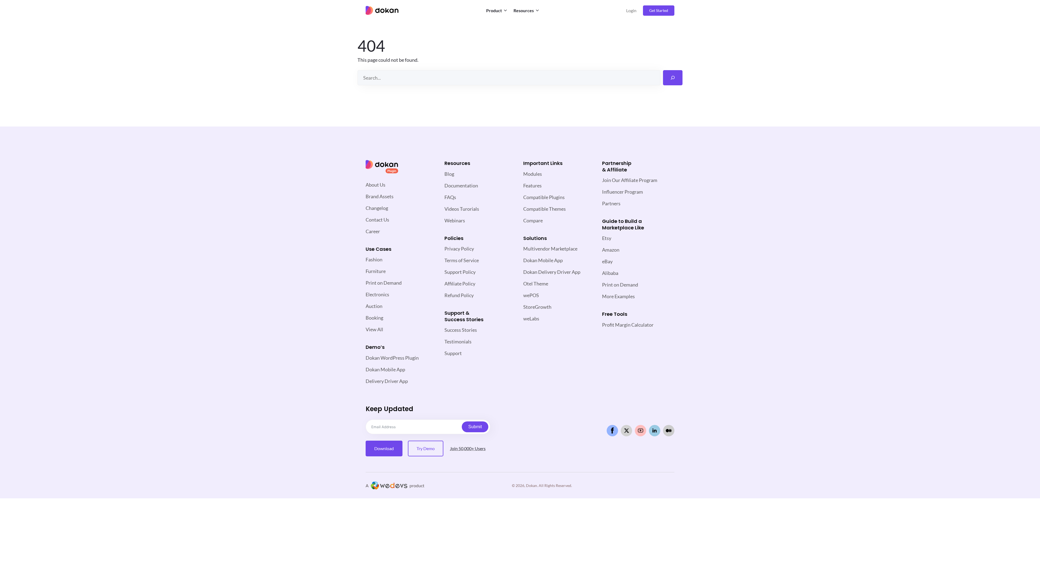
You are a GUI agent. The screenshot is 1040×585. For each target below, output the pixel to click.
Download (384, 448)
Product (494, 10)
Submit (475, 426)
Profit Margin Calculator (628, 325)
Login (631, 10)
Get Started (658, 10)
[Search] (672, 77)
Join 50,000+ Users (468, 448)
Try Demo (426, 448)
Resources (524, 10)
